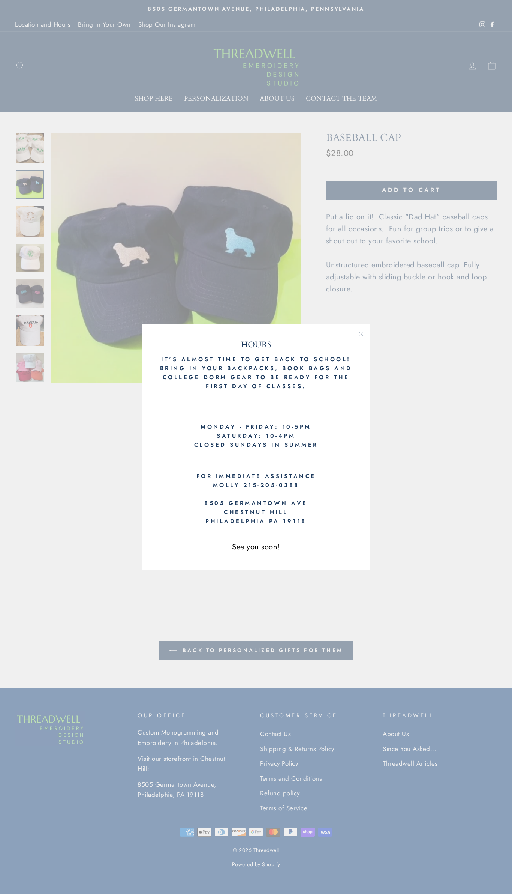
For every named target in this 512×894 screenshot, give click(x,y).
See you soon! (256, 547)
